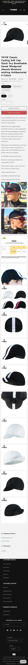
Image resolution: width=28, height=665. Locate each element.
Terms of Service (7, 601)
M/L (4, 96)
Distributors (6, 614)
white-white (17, 86)
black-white (6, 90)
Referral (5, 574)
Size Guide (6, 567)
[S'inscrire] (23, 624)
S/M (10, 96)
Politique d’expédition (11, 663)
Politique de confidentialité (9, 661)
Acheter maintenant (14, 112)
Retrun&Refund (7, 594)
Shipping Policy (7, 591)
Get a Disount (7, 564)
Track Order (6, 571)
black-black (6, 86)
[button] (3, 10)
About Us (5, 587)
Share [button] (4, 551)
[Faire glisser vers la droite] (17, 54)
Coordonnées (20, 663)
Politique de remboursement (19, 659)
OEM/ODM (6, 577)
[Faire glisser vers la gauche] (10, 54)
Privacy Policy (7, 598)
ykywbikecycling (10, 657)
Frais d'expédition (5, 81)
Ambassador (6, 611)
